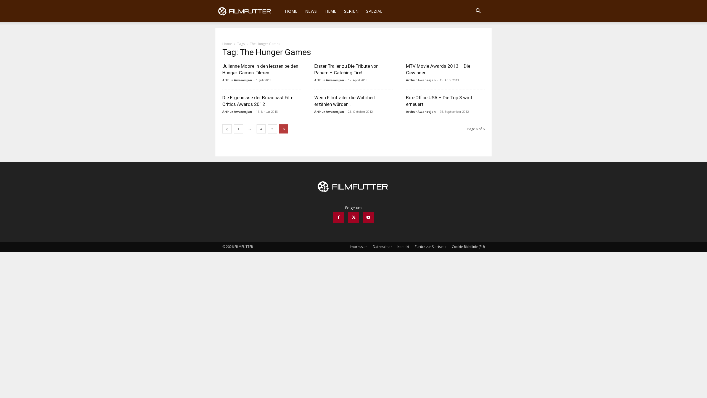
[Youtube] (368, 217)
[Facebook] (338, 217)
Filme (330, 11)
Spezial (374, 11)
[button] (478, 11)
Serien (351, 11)
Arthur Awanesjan (237, 80)
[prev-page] (227, 128)
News (311, 11)
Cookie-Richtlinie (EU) (468, 246)
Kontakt (403, 246)
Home (291, 11)
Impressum (359, 246)
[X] (353, 217)
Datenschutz (382, 246)
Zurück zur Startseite (431, 246)
